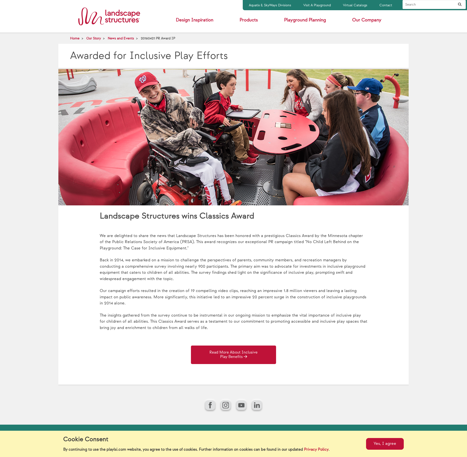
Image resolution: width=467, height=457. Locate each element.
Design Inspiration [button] (194, 20)
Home (75, 38)
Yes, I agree (385, 443)
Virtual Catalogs (355, 5)
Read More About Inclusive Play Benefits (233, 354)
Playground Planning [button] (305, 20)
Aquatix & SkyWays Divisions (270, 5)
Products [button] (249, 20)
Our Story (93, 38)
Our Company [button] (366, 20)
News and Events (121, 38)
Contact (385, 5)
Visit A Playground (317, 5)
